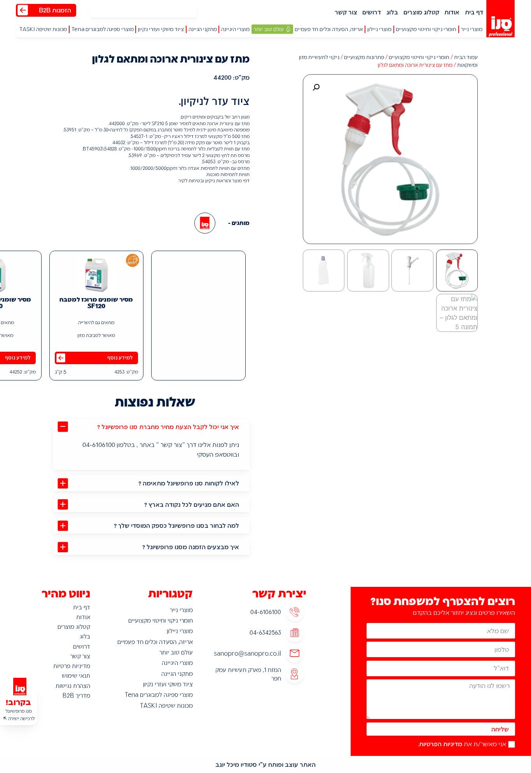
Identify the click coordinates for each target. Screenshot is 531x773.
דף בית (474, 12)
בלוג (392, 12)
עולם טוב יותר (176, 652)
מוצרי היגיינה (177, 662)
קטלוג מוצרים (421, 12)
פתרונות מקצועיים (364, 57)
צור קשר (346, 12)
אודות (451, 12)
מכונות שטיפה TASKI (166, 705)
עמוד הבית (466, 57)
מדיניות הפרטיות (440, 743)
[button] (471, 29)
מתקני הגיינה (177, 673)
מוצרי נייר (181, 609)
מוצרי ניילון (180, 630)
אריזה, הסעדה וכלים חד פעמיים (155, 641)
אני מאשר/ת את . (462, 743)
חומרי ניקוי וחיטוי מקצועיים (419, 57)
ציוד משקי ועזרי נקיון (168, 684)
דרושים (371, 12)
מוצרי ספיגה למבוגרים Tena (159, 694)
